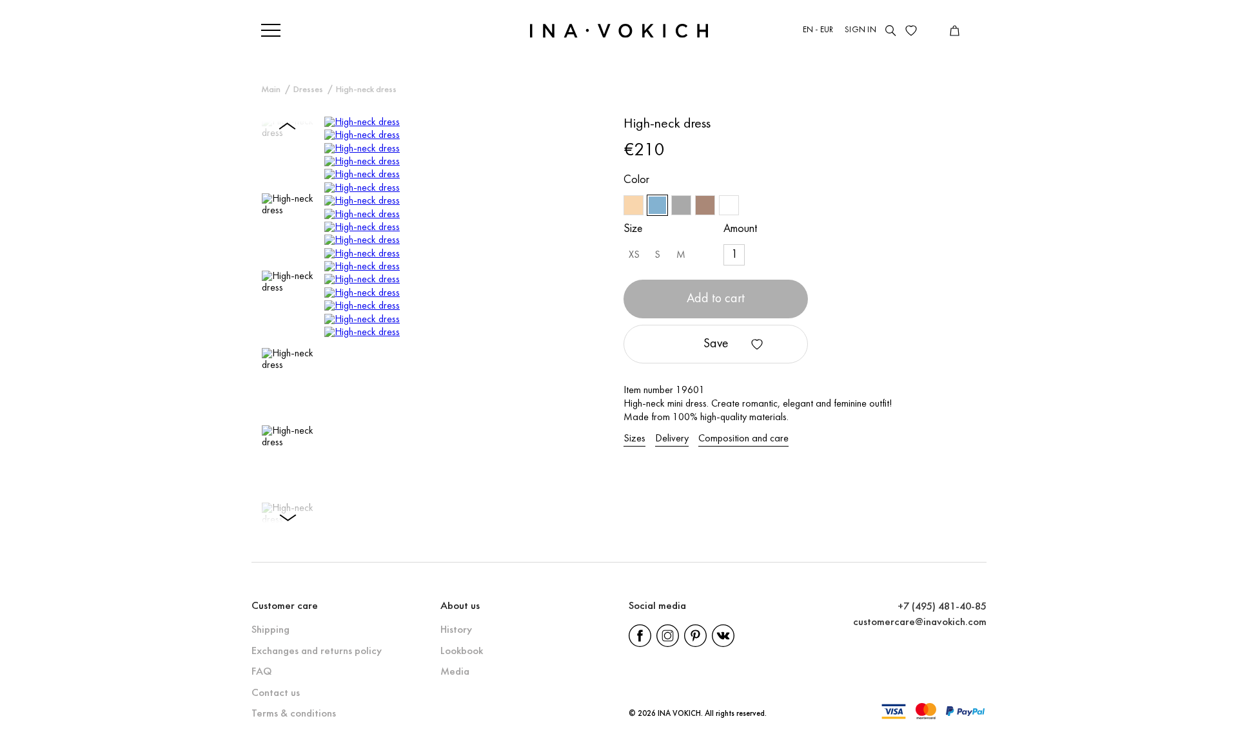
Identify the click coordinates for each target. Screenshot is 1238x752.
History (456, 630)
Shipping (270, 630)
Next (287, 518)
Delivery (672, 439)
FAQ (261, 672)
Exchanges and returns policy (316, 651)
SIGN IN (860, 30)
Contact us (275, 693)
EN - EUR (818, 30)
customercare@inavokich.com (920, 622)
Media (454, 672)
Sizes (634, 439)
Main (270, 90)
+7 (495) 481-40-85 (942, 607)
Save (716, 344)
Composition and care (743, 439)
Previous (287, 125)
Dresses (308, 90)
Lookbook (461, 651)
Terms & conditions (293, 713)
